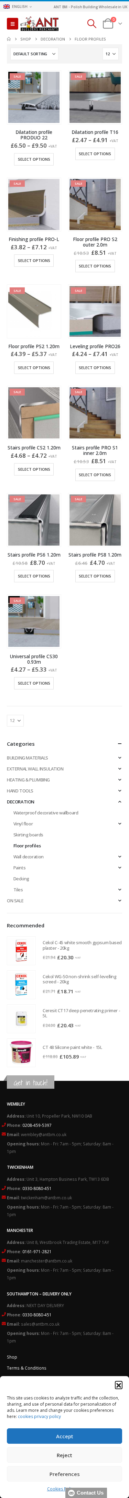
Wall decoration (28, 857)
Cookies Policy (61, 1489)
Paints (19, 868)
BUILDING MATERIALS (27, 758)
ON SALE (15, 900)
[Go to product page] (21, 950)
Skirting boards (28, 835)
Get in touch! (30, 1082)
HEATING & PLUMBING (28, 780)
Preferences (65, 1474)
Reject (64, 1455)
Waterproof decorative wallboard (45, 813)
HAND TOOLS (20, 791)
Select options (34, 159)
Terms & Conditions (26, 1368)
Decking (21, 879)
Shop (12, 1357)
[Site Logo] (39, 23)
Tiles (18, 890)
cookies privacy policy (39, 1416)
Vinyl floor (23, 824)
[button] (118, 1384)
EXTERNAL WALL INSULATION (35, 769)
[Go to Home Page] (9, 39)
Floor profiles (27, 846)
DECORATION (20, 802)
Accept (64, 1436)
